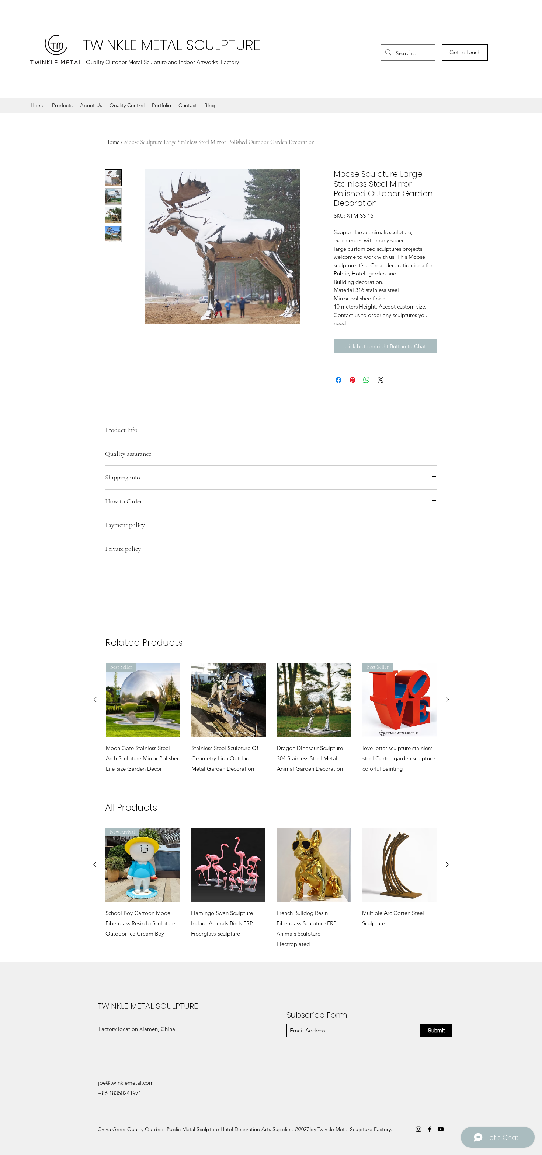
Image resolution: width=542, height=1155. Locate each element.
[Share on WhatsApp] (366, 380)
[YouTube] (440, 1129)
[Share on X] (380, 380)
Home (112, 142)
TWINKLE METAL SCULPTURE (171, 45)
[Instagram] (418, 1129)
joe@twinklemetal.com (126, 1082)
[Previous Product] (95, 699)
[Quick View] (228, 700)
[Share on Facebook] (338, 380)
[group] (271, 723)
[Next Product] (447, 699)
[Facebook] (429, 1129)
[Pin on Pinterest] (352, 380)
